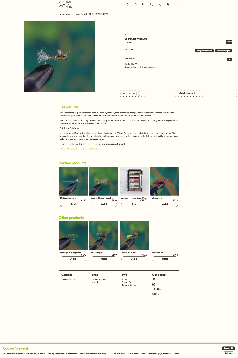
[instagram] (154, 280)
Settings (229, 353)
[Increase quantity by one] (134, 93)
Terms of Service (129, 285)
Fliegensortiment (80, 14)
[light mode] (153, 284)
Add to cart (187, 93)
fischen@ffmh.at (68, 279)
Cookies (157, 289)
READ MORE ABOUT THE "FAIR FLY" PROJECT (80, 148)
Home (61, 14)
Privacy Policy (127, 282)
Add (73, 204)
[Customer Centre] (159, 4)
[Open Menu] (175, 4)
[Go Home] (65, 4)
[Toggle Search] (151, 4)
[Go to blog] (143, 4)
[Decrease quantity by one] (124, 93)
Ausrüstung (96, 282)
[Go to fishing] (135, 4)
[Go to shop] (127, 4)
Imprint (125, 279)
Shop (68, 14)
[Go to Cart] (167, 4)
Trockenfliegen (223, 51)
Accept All (228, 348)
